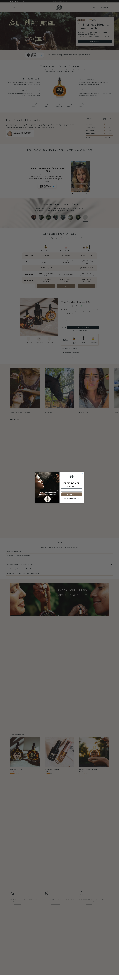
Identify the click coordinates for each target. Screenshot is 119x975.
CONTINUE (71, 494)
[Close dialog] (83, 473)
